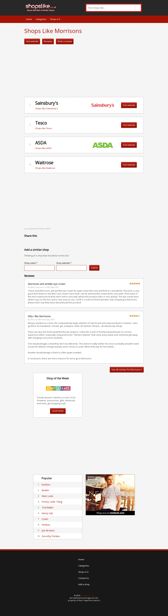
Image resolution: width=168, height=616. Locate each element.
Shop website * (64, 262)
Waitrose (44, 162)
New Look (47, 496)
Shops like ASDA (43, 148)
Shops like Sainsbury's (46, 108)
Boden (45, 490)
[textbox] (113, 7)
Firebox (46, 524)
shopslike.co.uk (87, 595)
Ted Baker (47, 507)
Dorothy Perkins (51, 536)
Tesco (41, 123)
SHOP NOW (57, 410)
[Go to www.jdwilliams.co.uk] (58, 387)
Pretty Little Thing (52, 501)
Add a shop (84, 584)
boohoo (46, 484)
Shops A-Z (55, 19)
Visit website (32, 41)
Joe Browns (48, 530)
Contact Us (83, 578)
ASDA (40, 143)
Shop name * (30, 262)
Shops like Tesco (43, 128)
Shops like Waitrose (45, 168)
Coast (45, 519)
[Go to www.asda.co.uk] (102, 144)
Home (29, 19)
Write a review (65, 41)
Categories (41, 19)
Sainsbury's (46, 103)
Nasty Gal (47, 513)
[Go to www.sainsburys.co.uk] (102, 105)
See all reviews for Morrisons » (126, 369)
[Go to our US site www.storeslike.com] (141, 19)
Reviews (48, 41)
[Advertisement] (84, 71)
